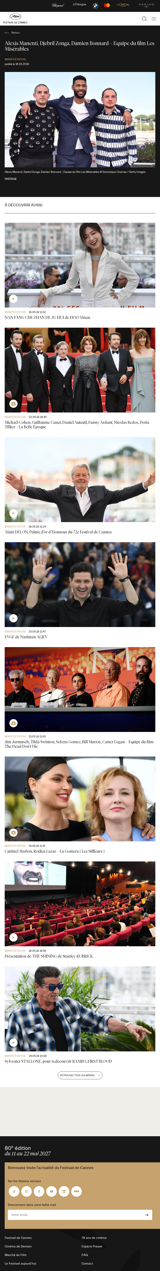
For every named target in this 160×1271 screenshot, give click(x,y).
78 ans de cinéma (94, 1238)
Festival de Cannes (18, 1238)
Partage (11, 179)
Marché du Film (16, 1255)
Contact (87, 1263)
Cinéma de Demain (18, 1246)
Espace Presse (92, 1246)
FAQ (85, 1255)
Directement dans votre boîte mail (32, 1205)
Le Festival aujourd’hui (20, 1263)
